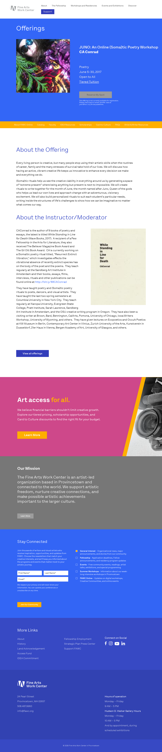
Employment (84, 638)
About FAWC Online (23, 125)
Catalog (41, 125)
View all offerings (32, 353)
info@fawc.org (25, 710)
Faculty (52, 125)
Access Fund (24, 653)
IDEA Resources (67, 125)
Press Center (88, 643)
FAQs (117, 125)
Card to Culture (103, 125)
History (21, 643)
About (20, 638)
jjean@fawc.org (84, 104)
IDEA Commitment (28, 658)
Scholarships (85, 125)
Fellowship (70, 638)
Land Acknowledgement (31, 648)
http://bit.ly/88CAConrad (51, 281)
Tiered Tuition (89, 82)
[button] (32, 435)
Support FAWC (72, 648)
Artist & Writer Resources (136, 125)
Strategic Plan (72, 643)
